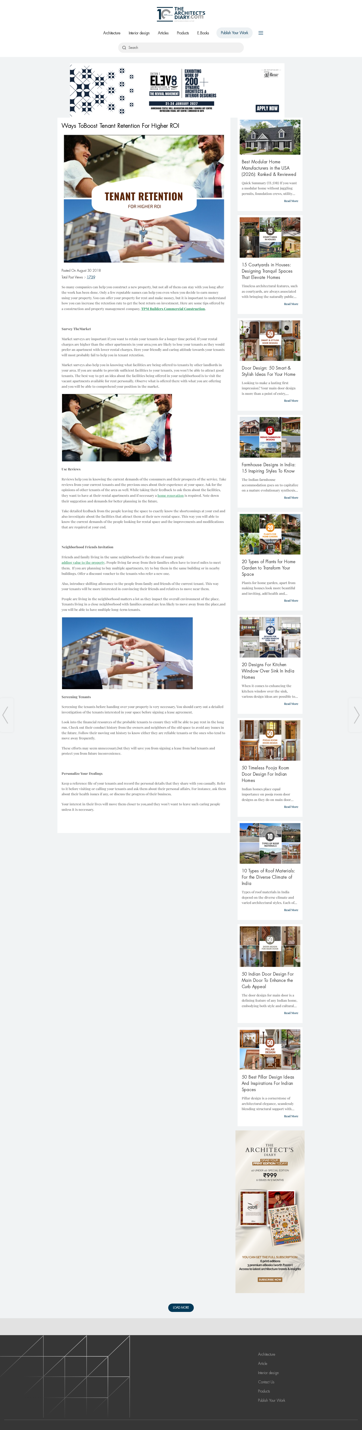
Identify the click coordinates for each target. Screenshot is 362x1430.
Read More (291, 201)
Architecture (111, 33)
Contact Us (266, 1382)
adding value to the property (83, 562)
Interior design (139, 33)
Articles (163, 33)
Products (183, 33)
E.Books (203, 33)
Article (262, 1363)
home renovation (171, 495)
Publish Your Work (234, 33)
